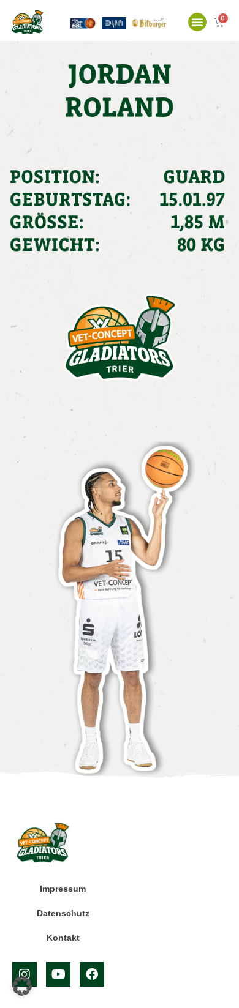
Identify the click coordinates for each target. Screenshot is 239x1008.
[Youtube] (58, 974)
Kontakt (63, 938)
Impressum (63, 889)
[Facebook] (92, 974)
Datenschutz (63, 913)
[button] (197, 22)
